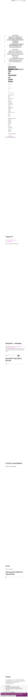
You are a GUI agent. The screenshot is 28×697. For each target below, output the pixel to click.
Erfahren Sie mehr (12, 695)
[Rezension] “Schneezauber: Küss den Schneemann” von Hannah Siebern (13, 74)
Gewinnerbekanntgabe (15, 45)
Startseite (15, 35)
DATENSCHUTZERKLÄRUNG (13, 687)
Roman (9, 63)
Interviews (15, 41)
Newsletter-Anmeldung (15, 38)
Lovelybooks (10, 241)
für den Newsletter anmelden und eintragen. (13, 347)
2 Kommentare (10, 92)
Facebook (9, 240)
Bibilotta (10, 84)
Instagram (14, 240)
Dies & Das (15, 42)
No (7, 695)
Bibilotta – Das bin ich (15, 37)
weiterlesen (10, 135)
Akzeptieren (3, 695)
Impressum (8, 685)
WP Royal (12, 692)
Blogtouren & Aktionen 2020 (15, 40)
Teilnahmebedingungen (17, 44)
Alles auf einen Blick (15, 47)
